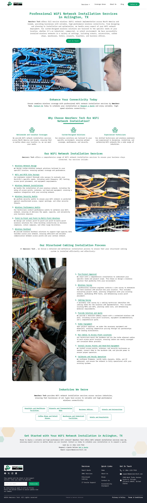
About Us (113, 4)
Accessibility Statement (106, 485)
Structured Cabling (86, 478)
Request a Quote (88, 106)
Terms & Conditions (135, 497)
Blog (122, 4)
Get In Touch (73, 41)
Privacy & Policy (118, 497)
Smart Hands (86, 470)
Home (103, 470)
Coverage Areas (100, 4)
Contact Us (133, 4)
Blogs (103, 477)
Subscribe (34, 484)
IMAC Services (87, 473)
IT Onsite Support (89, 482)
